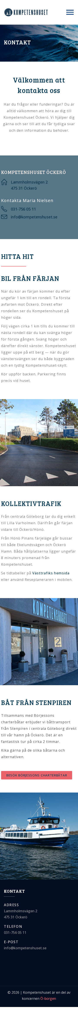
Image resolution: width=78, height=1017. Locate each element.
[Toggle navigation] (70, 12)
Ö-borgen (48, 998)
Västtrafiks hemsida (51, 573)
